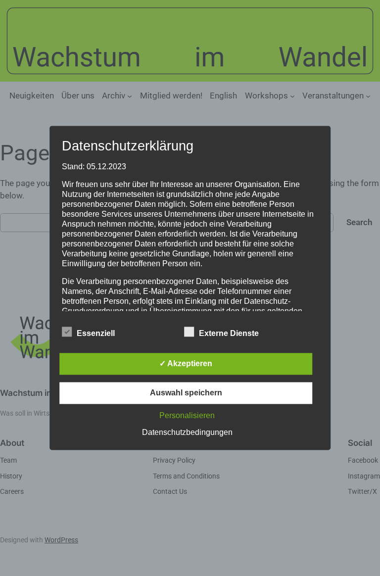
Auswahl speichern (186, 393)
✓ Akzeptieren (185, 364)
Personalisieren (187, 416)
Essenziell (96, 334)
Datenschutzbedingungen (187, 433)
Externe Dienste (229, 334)
